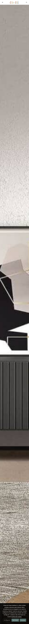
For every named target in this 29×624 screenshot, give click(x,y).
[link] (14, 2)
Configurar (7, 620)
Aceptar (23, 620)
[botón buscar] (26, 2)
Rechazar (15, 620)
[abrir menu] (2, 2)
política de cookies (16, 616)
